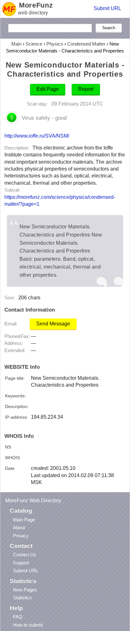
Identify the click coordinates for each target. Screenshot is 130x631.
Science (34, 43)
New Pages (25, 589)
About (19, 527)
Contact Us (24, 554)
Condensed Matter (86, 43)
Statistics (22, 597)
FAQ (17, 616)
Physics (54, 43)
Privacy (21, 535)
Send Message (53, 323)
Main (16, 43)
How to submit (28, 625)
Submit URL (107, 8)
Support (21, 562)
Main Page (24, 519)
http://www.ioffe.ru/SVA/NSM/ (36, 136)
